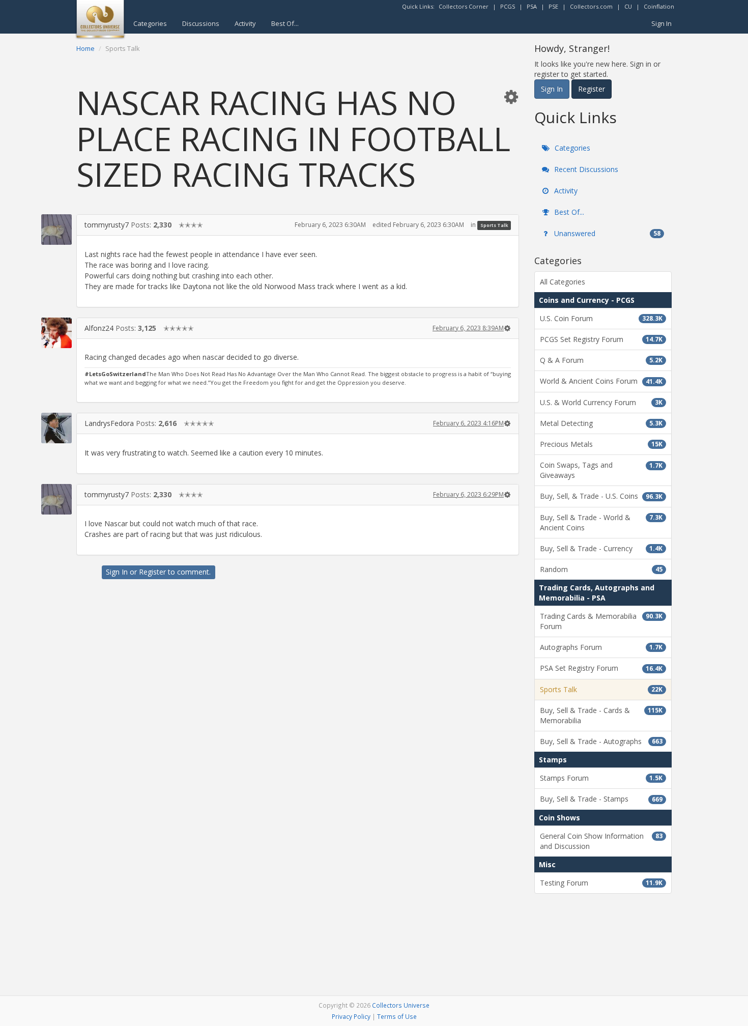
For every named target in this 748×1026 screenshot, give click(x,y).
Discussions (200, 23)
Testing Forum (601, 883)
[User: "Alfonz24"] (56, 333)
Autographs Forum (601, 647)
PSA (532, 6)
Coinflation (659, 6)
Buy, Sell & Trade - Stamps (601, 799)
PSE (553, 6)
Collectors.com (591, 6)
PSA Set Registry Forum (601, 668)
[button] (511, 96)
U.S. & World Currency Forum (601, 402)
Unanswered (606, 233)
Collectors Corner (463, 6)
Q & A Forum (601, 360)
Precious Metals (601, 444)
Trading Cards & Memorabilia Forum (601, 621)
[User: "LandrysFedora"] (56, 428)
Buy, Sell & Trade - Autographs (601, 741)
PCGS (507, 6)
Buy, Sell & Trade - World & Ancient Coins (601, 522)
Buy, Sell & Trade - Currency (601, 548)
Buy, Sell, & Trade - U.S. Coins (601, 496)
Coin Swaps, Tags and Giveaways (601, 470)
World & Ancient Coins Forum (601, 381)
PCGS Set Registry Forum (601, 339)
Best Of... (285, 23)
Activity (245, 23)
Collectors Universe (400, 1005)
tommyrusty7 (106, 225)
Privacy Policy (351, 1016)
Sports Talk (494, 225)
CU (628, 6)
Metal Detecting (601, 423)
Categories (150, 23)
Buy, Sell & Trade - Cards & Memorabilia (601, 715)
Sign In (661, 23)
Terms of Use (397, 1016)
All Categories (562, 282)
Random (601, 569)
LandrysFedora (109, 423)
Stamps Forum (601, 778)
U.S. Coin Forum (601, 318)
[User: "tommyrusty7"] (56, 229)
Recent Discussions (585, 169)
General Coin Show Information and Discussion (601, 841)
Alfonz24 (98, 328)
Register (152, 572)
